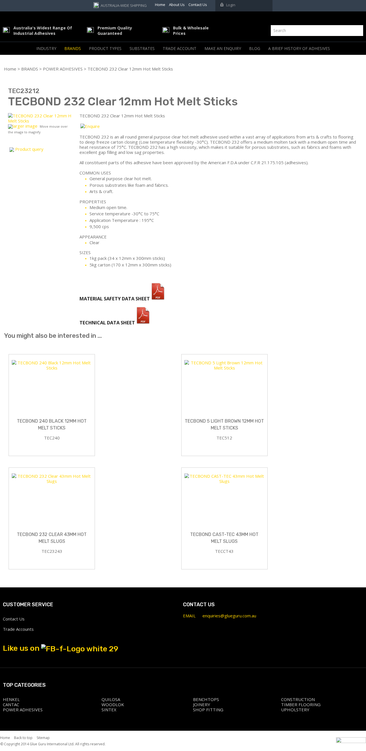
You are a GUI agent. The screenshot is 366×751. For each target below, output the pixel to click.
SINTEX (109, 709)
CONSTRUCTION (298, 699)
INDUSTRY (46, 48)
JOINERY (201, 704)
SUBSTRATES (142, 48)
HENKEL (11, 699)
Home (10, 69)
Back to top (23, 737)
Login (230, 4)
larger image (25, 126)
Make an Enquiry (222, 48)
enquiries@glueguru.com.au (229, 616)
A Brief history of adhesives (299, 48)
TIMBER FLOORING (301, 704)
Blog (254, 48)
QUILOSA (111, 699)
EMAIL (189, 616)
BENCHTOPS (206, 699)
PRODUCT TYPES (105, 48)
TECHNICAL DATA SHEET (107, 322)
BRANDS (72, 48)
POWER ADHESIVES (63, 69)
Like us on (22, 648)
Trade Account (179, 48)
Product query (29, 149)
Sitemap (43, 737)
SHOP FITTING (208, 709)
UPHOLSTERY (295, 709)
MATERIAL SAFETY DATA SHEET (115, 298)
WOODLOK (113, 704)
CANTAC (11, 704)
